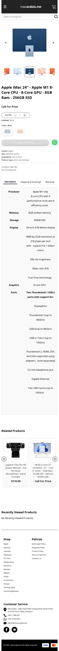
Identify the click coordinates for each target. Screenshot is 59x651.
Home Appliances (11, 591)
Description (10, 181)
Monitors (7, 565)
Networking (9, 562)
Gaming (7, 547)
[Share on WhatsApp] (55, 142)
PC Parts (7, 558)
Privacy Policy (37, 551)
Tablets (7, 573)
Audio (6, 576)
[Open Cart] (54, 7)
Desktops (8, 555)
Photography (9, 587)
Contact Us (36, 558)
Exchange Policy (39, 544)
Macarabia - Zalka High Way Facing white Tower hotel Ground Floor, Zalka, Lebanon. (30, 610)
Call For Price (25, 142)
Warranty (50, 182)
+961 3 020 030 (14, 619)
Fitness (7, 584)
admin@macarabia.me (17, 623)
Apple (6, 544)
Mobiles (7, 569)
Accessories (8, 580)
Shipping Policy (38, 547)
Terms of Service (39, 555)
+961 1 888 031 (14, 615)
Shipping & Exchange (30, 182)
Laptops (7, 551)
